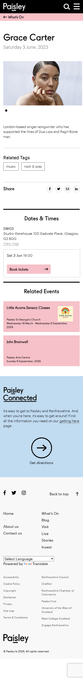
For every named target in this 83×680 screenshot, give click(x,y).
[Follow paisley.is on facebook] (4, 493)
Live (45, 533)
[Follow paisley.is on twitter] (14, 493)
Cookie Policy (11, 583)
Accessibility (11, 577)
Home (8, 513)
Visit (45, 527)
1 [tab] (6, 110)
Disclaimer (9, 597)
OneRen (47, 583)
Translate (40, 563)
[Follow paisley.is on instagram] (24, 493)
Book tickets (19, 269)
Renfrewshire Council (55, 577)
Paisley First (49, 601)
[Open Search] (67, 7)
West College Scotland (56, 618)
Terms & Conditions (15, 617)
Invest (47, 547)
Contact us (12, 533)
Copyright (9, 590)
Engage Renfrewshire (55, 625)
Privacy (7, 603)
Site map (8, 610)
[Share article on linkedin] (76, 189)
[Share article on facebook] (49, 189)
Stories (47, 540)
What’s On (16, 17)
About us (11, 526)
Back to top (59, 494)
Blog (45, 520)
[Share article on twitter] (58, 189)
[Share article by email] (67, 189)
